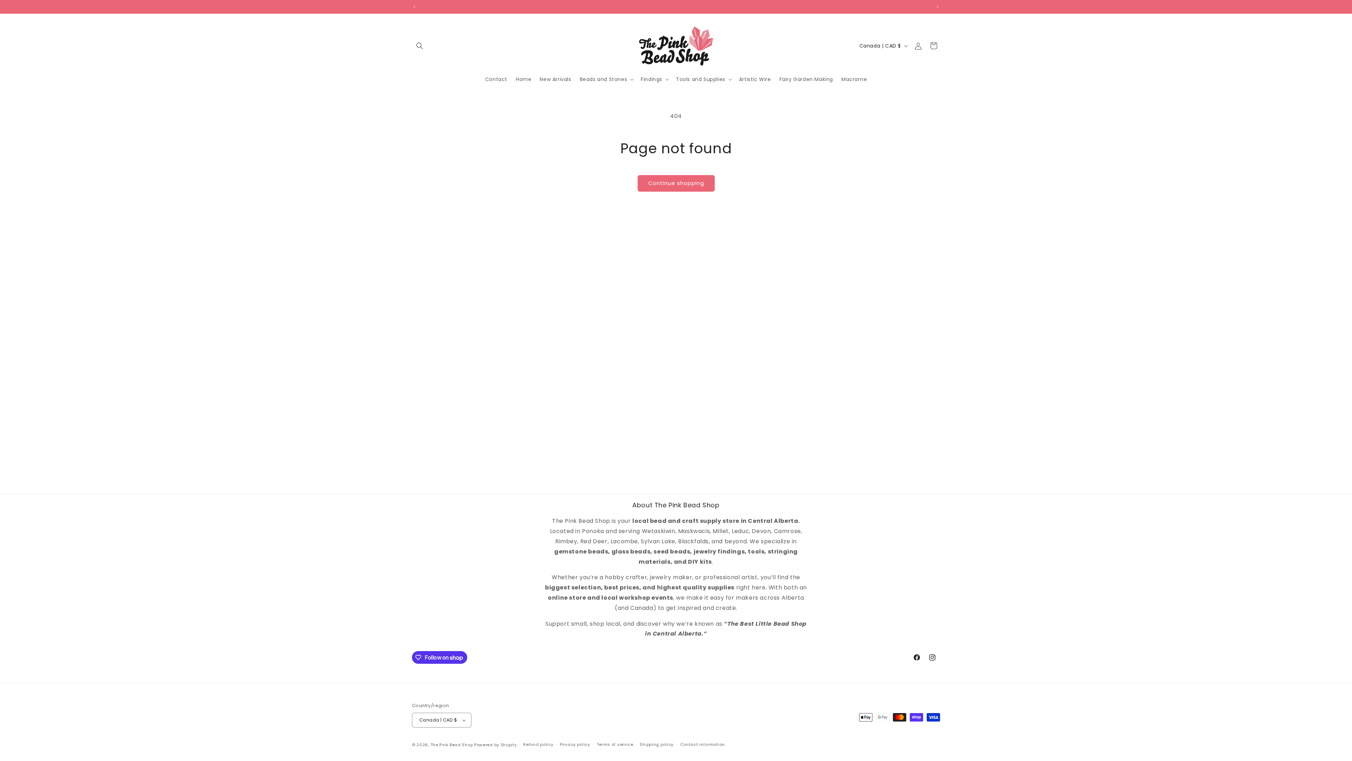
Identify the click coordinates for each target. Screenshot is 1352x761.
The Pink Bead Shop (452, 745)
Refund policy (538, 744)
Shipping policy (657, 744)
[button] (419, 46)
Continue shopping (676, 183)
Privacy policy (575, 744)
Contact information (702, 744)
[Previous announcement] (414, 6)
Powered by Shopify (495, 745)
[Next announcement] (937, 6)
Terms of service (615, 744)
